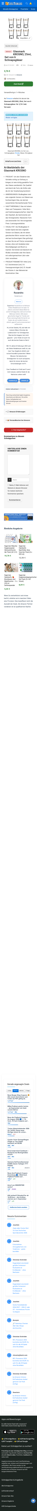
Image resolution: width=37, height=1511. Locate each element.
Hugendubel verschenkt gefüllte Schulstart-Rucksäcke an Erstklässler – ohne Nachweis (21, 1267)
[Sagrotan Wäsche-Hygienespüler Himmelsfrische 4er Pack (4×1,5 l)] (11, 535)
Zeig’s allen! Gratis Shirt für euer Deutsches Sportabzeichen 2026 (21, 1230)
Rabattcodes (11, 1455)
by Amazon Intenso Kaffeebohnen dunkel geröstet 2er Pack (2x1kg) (20, 1380)
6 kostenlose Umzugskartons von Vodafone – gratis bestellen (19, 1248)
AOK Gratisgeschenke (9, 1506)
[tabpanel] (18, 1148)
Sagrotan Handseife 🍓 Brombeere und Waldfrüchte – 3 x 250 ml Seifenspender (10, 580)
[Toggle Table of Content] (24, 161)
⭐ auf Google (21, 1441)
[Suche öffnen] (26, 3)
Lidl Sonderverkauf (8, 1491)
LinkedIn (23, 380)
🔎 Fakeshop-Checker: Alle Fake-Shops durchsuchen (20, 1326)
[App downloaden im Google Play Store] (27, 1432)
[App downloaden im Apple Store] (9, 1432)
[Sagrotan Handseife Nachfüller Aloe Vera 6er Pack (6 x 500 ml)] (26, 535)
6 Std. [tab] (9, 1090)
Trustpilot (7, 1441)
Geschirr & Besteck (11, 46)
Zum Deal (17, 84)
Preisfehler (24, 9)
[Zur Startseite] (14, 3)
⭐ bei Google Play (26, 1439)
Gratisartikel (28, 1453)
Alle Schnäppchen (7, 1486)
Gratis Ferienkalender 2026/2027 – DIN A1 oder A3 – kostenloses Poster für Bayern (21, 1308)
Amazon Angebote (8, 1501)
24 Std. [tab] (15, 1090)
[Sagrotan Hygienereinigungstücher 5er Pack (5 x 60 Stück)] (26, 564)
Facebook (12, 380)
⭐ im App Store (9, 1439)
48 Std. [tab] (21, 1090)
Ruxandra (18, 292)
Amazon (19, 75)
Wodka (17, 153)
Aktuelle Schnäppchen (10, 9)
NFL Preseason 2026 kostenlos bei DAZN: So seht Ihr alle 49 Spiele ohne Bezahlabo (21, 1343)
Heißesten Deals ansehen (18, 1207)
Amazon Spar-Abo (8, 1496)
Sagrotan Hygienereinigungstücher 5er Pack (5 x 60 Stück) (28, 578)
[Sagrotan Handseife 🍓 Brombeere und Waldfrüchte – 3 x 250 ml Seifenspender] (11, 564)
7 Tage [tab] (27, 1090)
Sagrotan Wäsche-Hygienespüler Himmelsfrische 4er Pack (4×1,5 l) (11, 549)
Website (18, 301)
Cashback (26, 1455)
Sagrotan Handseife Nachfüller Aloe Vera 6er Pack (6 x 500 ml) (25, 550)
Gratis (33, 9)
